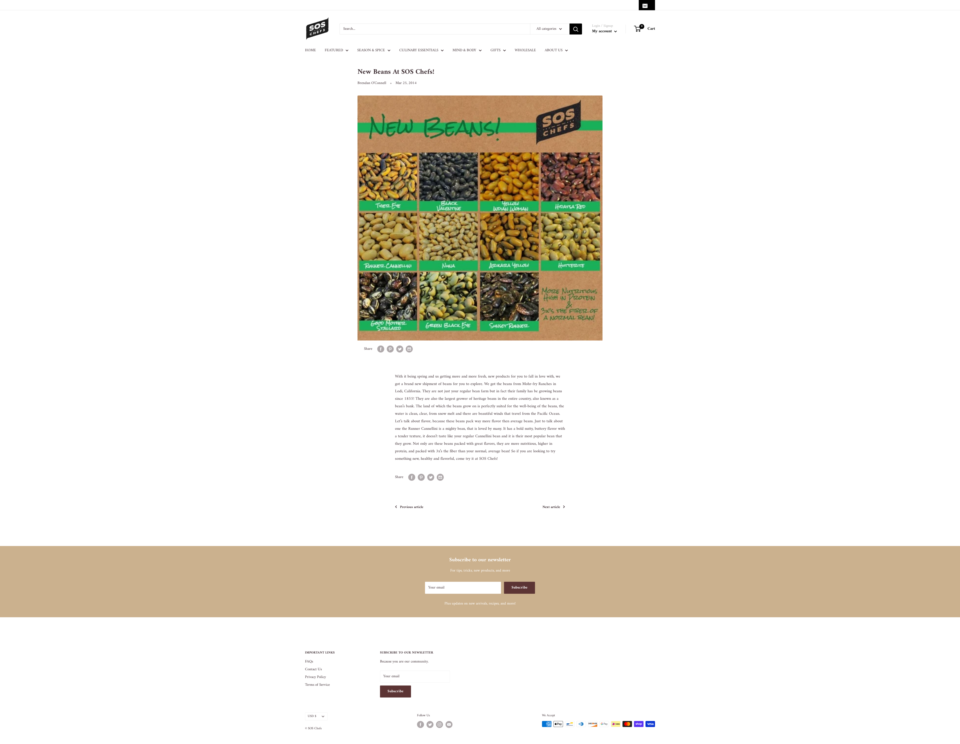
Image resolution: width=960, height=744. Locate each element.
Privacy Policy (315, 677)
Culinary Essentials (418, 50)
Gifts (495, 50)
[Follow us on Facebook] (420, 724)
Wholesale (525, 50)
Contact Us (313, 669)
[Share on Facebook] (380, 349)
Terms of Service (317, 685)
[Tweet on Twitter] (399, 349)
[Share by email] (409, 349)
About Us (553, 50)
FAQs (309, 661)
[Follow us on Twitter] (430, 724)
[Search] (576, 29)
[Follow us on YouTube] (449, 724)
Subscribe (520, 587)
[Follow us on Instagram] (439, 724)
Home (310, 50)
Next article (551, 507)
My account (602, 31)
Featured (334, 50)
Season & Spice (371, 50)
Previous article (411, 507)
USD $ (312, 716)
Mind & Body (464, 50)
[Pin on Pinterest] (390, 349)
